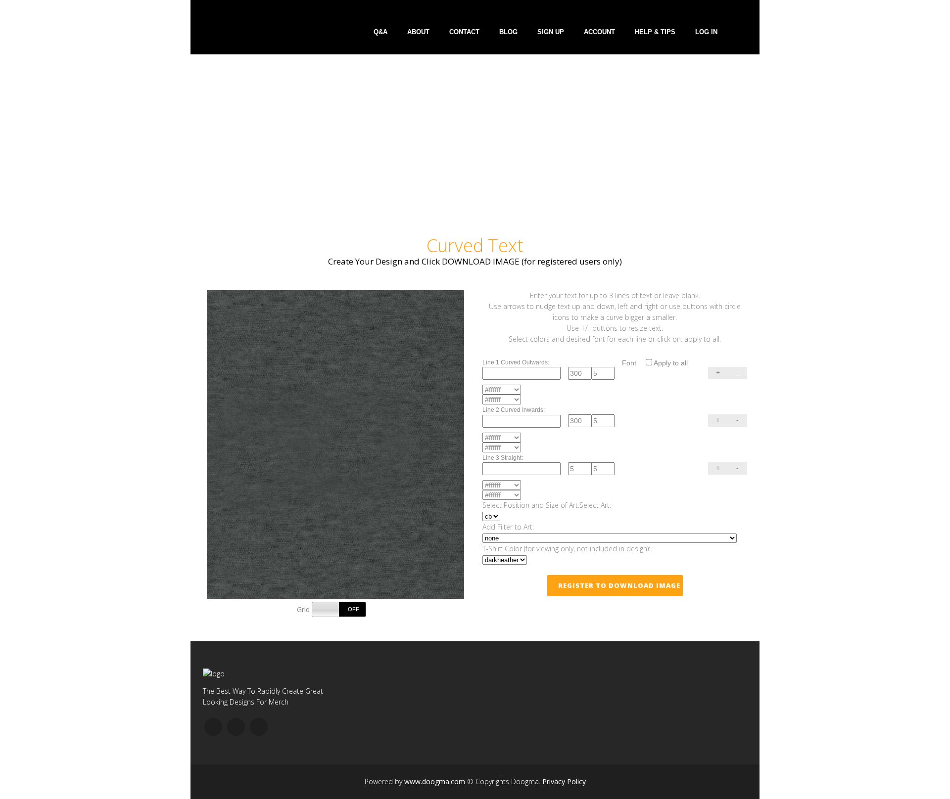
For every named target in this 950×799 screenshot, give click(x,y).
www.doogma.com (434, 781)
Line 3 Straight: (502, 457)
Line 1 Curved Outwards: (515, 362)
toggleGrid (339, 609)
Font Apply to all (655, 363)
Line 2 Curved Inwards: (513, 409)
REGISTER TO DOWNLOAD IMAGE (619, 585)
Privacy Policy (564, 781)
